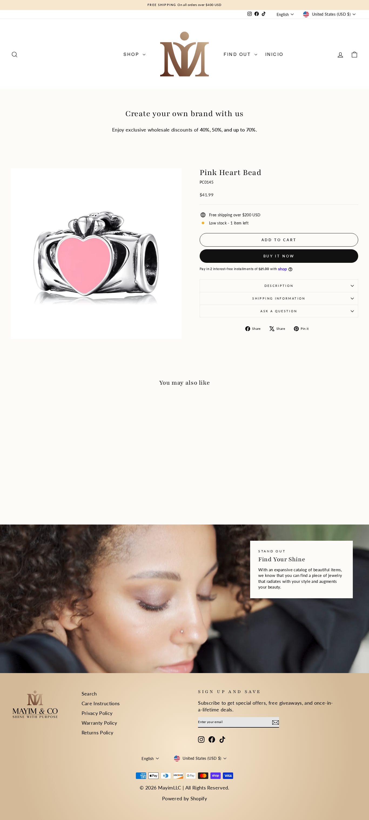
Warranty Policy (99, 723)
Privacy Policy (97, 713)
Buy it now (279, 256)
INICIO (274, 54)
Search (89, 694)
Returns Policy (97, 732)
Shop (132, 54)
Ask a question (278, 311)
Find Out (238, 54)
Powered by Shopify (184, 798)
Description (279, 285)
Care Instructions (101, 703)
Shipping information (278, 298)
